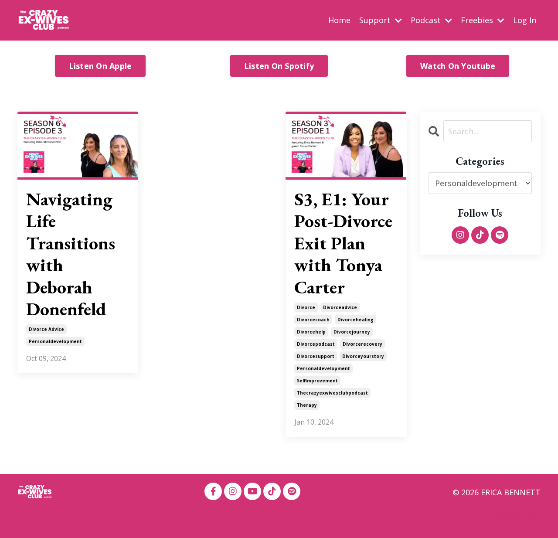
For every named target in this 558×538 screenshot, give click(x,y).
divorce (306, 307)
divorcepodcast (316, 344)
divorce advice (46, 329)
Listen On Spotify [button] (279, 66)
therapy (307, 405)
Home (339, 20)
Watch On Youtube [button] (457, 66)
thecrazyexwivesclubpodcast (332, 393)
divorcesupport (315, 356)
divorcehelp (311, 332)
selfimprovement (317, 381)
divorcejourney (351, 332)
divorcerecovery (362, 344)
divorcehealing (355, 320)
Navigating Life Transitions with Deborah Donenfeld (70, 254)
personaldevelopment (55, 341)
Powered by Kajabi (514, 515)
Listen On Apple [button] (100, 66)
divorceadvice (340, 307)
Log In (524, 20)
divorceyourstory (363, 356)
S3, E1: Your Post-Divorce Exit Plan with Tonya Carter (343, 243)
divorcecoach (313, 320)
